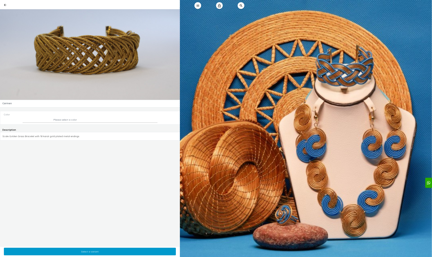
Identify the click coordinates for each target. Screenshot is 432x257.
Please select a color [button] (65, 119)
